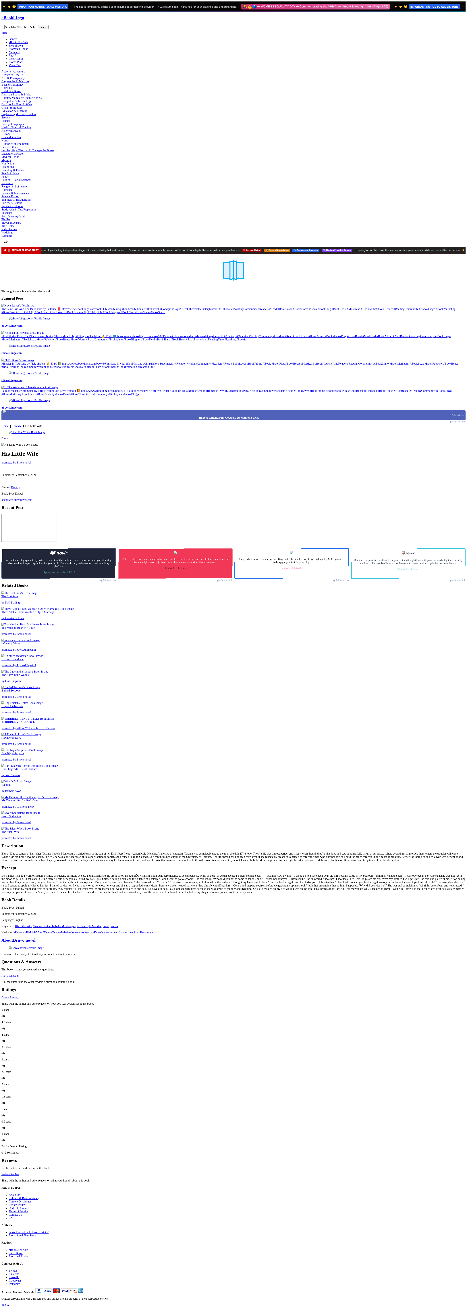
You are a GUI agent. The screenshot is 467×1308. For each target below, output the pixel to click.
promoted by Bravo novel (16, 462)
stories (114, 926)
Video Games (9, 229)
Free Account (16, 58)
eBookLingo (12, 17)
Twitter (13, 1270)
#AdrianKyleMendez (96, 932)
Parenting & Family (12, 170)
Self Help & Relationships (16, 199)
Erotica (5, 117)
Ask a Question (10, 975)
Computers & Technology (16, 101)
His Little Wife (23, 926)
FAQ (12, 1217)
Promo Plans (16, 62)
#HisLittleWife (33, 932)
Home (5, 426)
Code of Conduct (19, 1208)
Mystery (6, 160)
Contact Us (15, 1214)
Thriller (5, 219)
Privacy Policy (17, 1204)
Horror (5, 140)
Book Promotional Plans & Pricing (29, 1232)
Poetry (5, 176)
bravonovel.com (23, 499)
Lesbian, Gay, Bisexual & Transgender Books (27, 150)
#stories (122, 932)
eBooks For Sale (18, 42)
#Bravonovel (146, 932)
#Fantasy (18, 932)
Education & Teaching (14, 110)
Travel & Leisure (11, 222)
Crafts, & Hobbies (11, 107)
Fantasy (5, 120)
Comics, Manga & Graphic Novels (21, 97)
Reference (7, 183)
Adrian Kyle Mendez (89, 926)
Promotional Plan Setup (22, 1235)
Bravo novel (18, 940)
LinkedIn (14, 1277)
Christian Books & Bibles (16, 94)
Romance (6, 189)
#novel (113, 932)
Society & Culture (11, 202)
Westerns (6, 235)
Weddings (7, 232)
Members (14, 52)
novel (106, 926)
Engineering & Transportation (18, 114)
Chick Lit (6, 87)
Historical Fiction (11, 130)
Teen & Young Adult (13, 216)
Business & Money (12, 84)
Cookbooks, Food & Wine (16, 104)
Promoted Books (18, 48)
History (5, 133)
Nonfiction (7, 163)
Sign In (13, 55)
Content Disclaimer (20, 1201)
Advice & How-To (12, 74)
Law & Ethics (9, 147)
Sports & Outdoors (12, 206)
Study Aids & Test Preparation (18, 209)
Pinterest (14, 1274)
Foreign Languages (12, 124)
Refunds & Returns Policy (24, 1198)
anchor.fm (7, 499)
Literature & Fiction (12, 153)
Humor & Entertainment (15, 143)
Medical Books (10, 156)
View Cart (15, 65)
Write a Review (10, 1174)
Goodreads (15, 1280)
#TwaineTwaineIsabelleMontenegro (63, 932)
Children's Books (11, 91)
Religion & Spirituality (14, 186)
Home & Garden (11, 137)
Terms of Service (18, 1211)
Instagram (14, 1283)
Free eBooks (16, 45)
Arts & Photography (13, 78)
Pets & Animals (10, 173)
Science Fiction (10, 196)
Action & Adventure (13, 71)
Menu (4, 32)
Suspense (6, 212)
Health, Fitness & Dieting (16, 127)
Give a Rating (9, 997)
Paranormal (8, 166)
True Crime (8, 225)
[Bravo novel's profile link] (26, 947)
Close (4, 438)
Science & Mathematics (15, 193)
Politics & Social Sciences (16, 179)
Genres (13, 39)
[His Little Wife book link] (27, 432)
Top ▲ (5, 1304)
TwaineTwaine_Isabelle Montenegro (54, 926)
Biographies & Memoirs (15, 81)
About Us (14, 1194)
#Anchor (133, 932)
